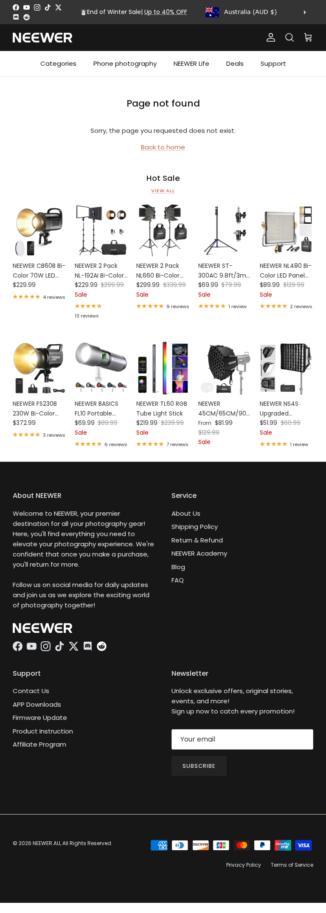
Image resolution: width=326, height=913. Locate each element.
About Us (185, 513)
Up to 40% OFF (165, 12)
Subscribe (199, 766)
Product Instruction (43, 731)
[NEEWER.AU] (42, 37)
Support (273, 63)
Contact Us (31, 690)
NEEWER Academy (199, 553)
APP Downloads (37, 704)
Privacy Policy (243, 864)
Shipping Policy (194, 526)
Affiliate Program (39, 744)
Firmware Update (40, 717)
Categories (58, 63)
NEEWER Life (191, 63)
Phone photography (125, 63)
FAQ (177, 580)
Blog (178, 566)
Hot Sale (163, 178)
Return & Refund (197, 540)
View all (163, 190)
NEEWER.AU (46, 843)
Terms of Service (292, 864)
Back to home (163, 147)
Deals (235, 63)
